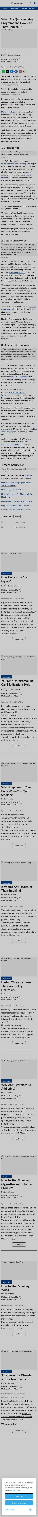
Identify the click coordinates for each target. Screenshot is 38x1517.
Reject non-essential (19, 1503)
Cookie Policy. (15, 1490)
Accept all (19, 1496)
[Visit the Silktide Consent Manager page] (30, 1509)
